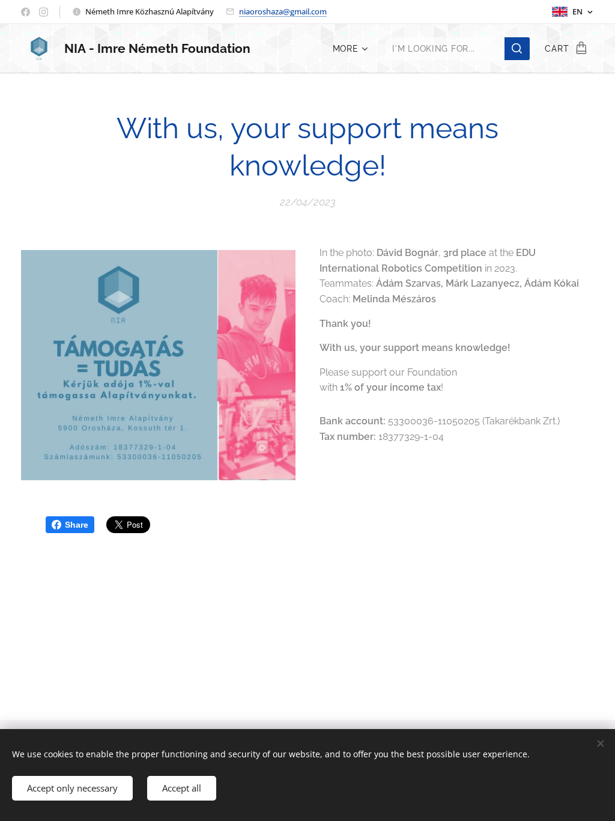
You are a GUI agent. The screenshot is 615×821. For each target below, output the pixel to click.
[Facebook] (25, 12)
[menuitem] (348, 49)
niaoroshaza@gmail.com (283, 11)
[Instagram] (43, 12)
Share (76, 525)
